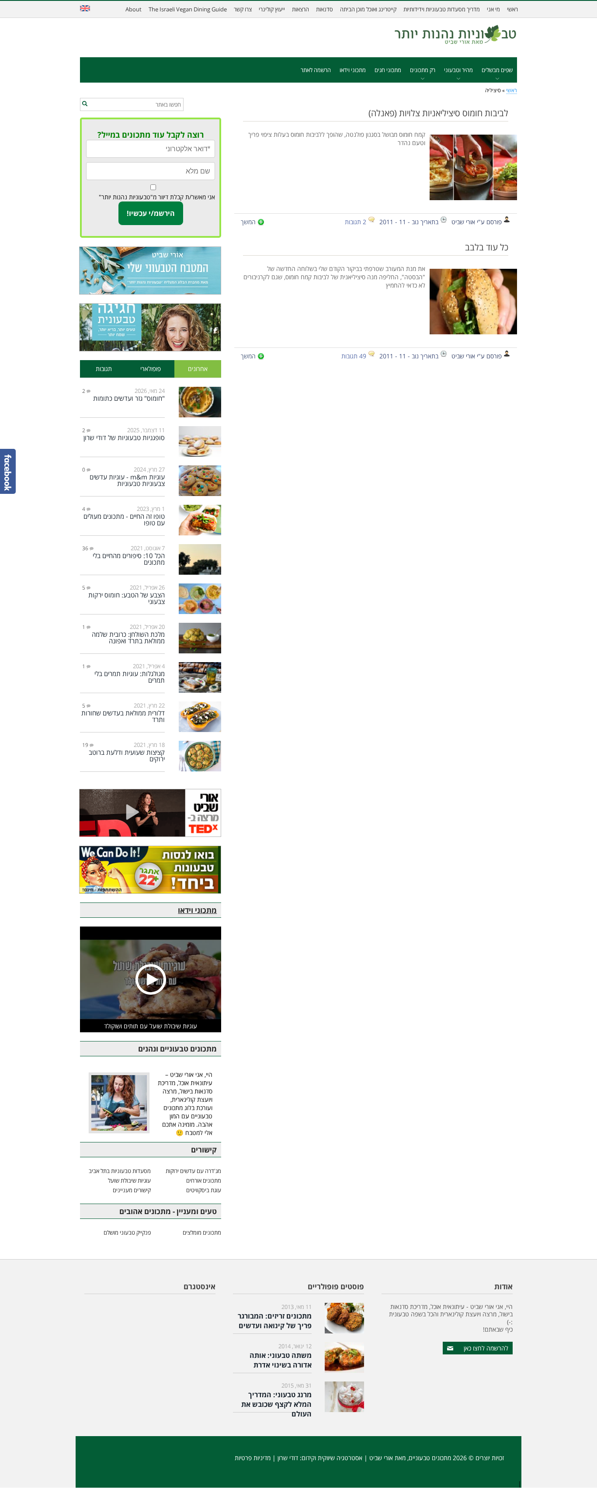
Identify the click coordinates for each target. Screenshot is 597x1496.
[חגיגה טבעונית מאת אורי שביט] (150, 327)
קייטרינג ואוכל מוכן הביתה (368, 9)
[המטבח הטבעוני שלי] (150, 270)
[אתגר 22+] (150, 870)
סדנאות (324, 9)
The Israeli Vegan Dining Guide (188, 9)
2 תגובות (355, 222)
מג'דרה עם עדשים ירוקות (193, 1171)
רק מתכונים (422, 70)
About (133, 9)
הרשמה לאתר (316, 70)
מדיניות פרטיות (253, 1458)
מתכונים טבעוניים (430, 1458)
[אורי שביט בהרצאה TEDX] (150, 813)
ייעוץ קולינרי (272, 9)
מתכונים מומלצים (202, 1232)
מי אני (493, 9)
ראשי (512, 9)
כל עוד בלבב (486, 247)
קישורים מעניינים (132, 1190)
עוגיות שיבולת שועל (129, 1180)
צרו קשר (243, 9)
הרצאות (300, 9)
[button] (85, 104)
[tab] (198, 369)
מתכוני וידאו (353, 70)
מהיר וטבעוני (458, 70)
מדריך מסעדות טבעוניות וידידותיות (441, 9)
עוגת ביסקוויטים (203, 1190)
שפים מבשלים (497, 70)
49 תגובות (353, 356)
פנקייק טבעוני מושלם (127, 1232)
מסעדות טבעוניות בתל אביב (120, 1171)
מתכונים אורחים (203, 1180)
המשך (248, 222)
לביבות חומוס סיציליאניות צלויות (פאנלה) (438, 113)
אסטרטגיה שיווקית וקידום (332, 1458)
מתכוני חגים (388, 70)
